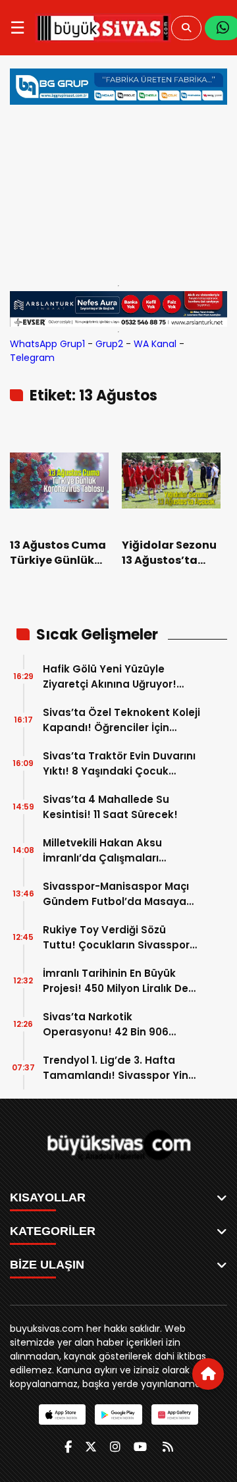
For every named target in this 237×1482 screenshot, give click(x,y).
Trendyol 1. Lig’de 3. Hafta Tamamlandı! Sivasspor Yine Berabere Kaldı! (119, 1068)
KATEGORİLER (52, 1231)
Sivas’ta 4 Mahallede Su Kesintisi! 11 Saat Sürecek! (110, 806)
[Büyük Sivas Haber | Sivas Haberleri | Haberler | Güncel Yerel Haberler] (103, 27)
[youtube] (140, 1447)
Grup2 (109, 343)
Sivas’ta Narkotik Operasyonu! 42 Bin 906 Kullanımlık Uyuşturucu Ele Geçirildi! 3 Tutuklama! (110, 1024)
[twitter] (91, 1447)
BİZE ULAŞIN (47, 1264)
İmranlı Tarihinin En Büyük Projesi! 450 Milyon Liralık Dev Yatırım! (118, 981)
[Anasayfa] (208, 1374)
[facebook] (68, 1447)
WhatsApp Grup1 (47, 343)
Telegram (32, 357)
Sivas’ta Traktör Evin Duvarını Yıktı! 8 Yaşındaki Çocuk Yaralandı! (119, 764)
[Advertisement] (118, 191)
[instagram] (115, 1447)
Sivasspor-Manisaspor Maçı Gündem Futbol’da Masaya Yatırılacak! (116, 894)
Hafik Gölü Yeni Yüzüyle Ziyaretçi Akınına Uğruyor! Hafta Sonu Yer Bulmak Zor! (115, 677)
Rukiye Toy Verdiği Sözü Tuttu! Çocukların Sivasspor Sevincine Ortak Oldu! (116, 937)
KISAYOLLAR (48, 1197)
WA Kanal (155, 343)
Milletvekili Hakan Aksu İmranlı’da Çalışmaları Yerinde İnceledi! (102, 850)
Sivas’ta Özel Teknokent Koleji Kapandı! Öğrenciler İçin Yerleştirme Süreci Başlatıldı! (121, 720)
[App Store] (62, 1414)
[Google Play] (118, 1414)
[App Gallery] (174, 1414)
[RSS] (168, 1447)
